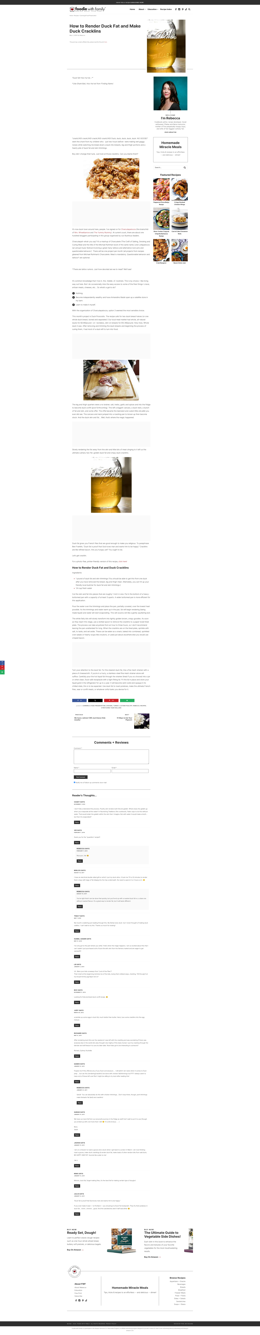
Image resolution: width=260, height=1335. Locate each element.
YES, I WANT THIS (145, 684)
